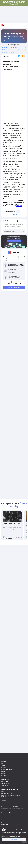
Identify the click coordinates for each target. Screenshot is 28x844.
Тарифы (3, 765)
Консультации (4, 781)
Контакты (3, 775)
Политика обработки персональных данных (11, 802)
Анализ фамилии (5, 783)
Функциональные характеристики (9, 820)
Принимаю (14, 839)
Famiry (19, 206)
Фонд (2, 791)
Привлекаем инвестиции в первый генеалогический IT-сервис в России (14, 3)
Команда (3, 773)
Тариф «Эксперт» (5, 785)
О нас (2, 763)
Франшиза (3, 767)
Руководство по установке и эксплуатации (11, 822)
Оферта (3, 804)
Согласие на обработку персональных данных (12, 808)
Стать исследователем (6, 769)
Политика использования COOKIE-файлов (11, 806)
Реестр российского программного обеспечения (12, 815)
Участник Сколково (5, 818)
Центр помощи (4, 824)
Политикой (17, 836)
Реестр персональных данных (8, 816)
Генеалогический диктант (7, 793)
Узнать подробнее (14, 287)
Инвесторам (4, 771)
